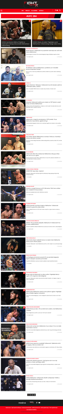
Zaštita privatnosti (36, 407)
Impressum (8, 407)
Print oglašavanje (53, 407)
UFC (23, 10)
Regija (28, 10)
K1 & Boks (34, 10)
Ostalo (41, 10)
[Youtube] (57, 10)
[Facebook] (55, 10)
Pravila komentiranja (26, 407)
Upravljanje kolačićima (31, 409)
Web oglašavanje (45, 407)
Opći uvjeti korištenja (16, 407)
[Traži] (60, 10)
